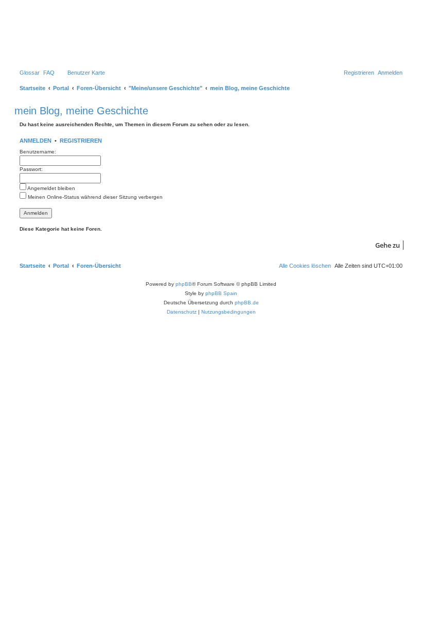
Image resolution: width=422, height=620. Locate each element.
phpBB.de (247, 302)
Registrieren (81, 140)
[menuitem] (30, 72)
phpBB (183, 284)
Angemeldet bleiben (50, 188)
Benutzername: (38, 151)
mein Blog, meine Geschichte (81, 110)
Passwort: (31, 169)
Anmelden (35, 140)
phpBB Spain (221, 293)
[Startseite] (61, 33)
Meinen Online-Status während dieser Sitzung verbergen (94, 197)
